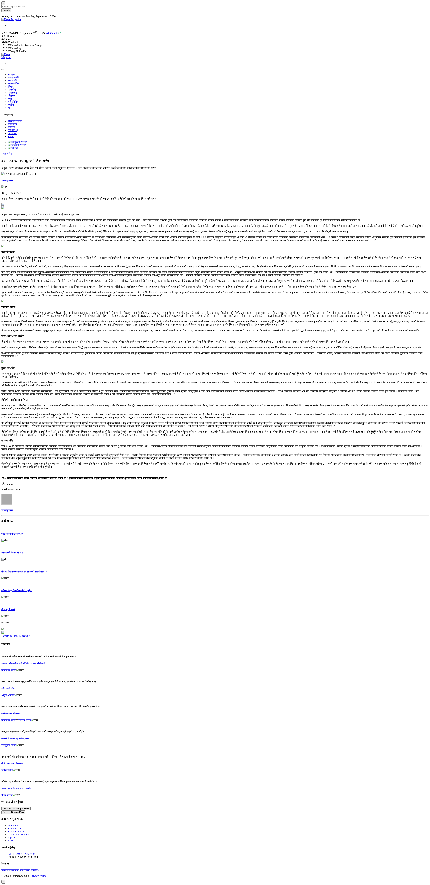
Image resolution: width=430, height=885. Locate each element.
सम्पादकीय (13, 80)
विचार (11, 86)
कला (10, 98)
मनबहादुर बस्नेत (8, 670)
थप (9, 107)
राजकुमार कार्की (8, 745)
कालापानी (12, 124)
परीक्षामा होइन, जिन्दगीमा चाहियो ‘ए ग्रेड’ (16, 590)
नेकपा (11, 136)
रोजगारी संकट (15, 121)
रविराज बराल (24, 720)
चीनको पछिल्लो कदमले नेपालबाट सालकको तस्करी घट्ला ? (24, 571)
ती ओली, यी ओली (8, 609)
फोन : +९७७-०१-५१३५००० (22, 853)
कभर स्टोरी (13, 77)
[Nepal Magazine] (11, 19)
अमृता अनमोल (8, 695)
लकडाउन (12, 133)
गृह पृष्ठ (11, 74)
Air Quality (53, 33)
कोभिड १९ (13, 130)
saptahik (12, 837)
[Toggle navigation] (2, 69)
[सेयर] (5, 186)
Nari (10, 840)
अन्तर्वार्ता (12, 89)
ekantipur (13, 825)
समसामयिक (13, 83)
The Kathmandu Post (19, 834)
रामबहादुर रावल (7, 180)
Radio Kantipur (16, 831)
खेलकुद (11, 95)
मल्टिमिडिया (13, 101)
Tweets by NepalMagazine (15, 635)
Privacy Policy (38, 875)
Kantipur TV (15, 828)
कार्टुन (11, 104)
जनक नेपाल (7, 770)
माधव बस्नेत (7, 795)
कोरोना (11, 127)
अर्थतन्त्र (12, 92)
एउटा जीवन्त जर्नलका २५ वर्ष (12, 534)
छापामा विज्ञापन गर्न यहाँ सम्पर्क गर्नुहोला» (20, 870)
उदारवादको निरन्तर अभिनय (12, 552)
